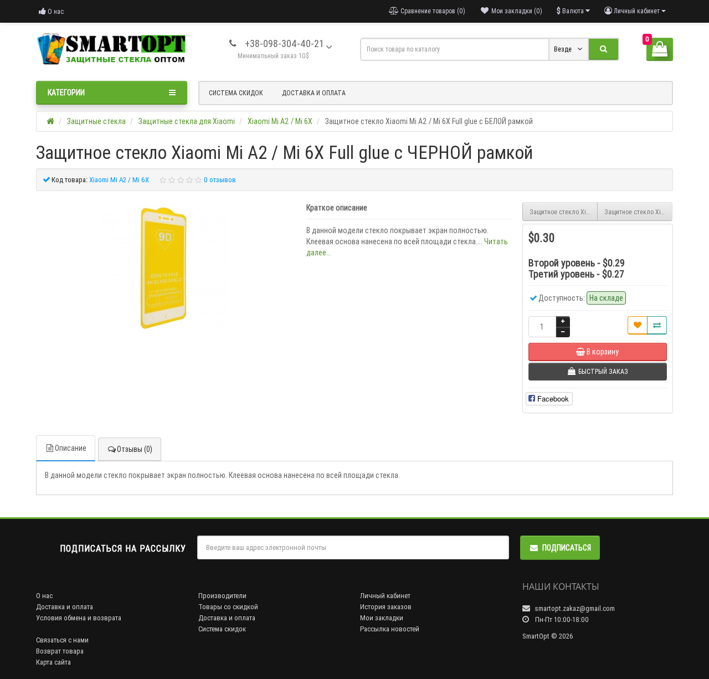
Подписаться (566, 548)
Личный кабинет (385, 595)
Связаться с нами (62, 640)
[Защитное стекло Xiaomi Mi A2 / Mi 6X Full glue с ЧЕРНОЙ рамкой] (165, 267)
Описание (70, 448)
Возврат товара (60, 651)
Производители (222, 595)
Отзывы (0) (134, 449)
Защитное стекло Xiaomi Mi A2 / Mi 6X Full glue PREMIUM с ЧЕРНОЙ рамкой (638, 212)
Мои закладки (381, 618)
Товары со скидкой (228, 606)
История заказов (386, 606)
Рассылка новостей (389, 629)
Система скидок (236, 93)
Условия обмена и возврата (78, 618)
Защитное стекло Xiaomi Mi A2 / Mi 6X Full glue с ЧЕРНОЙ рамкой (564, 212)
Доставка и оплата (314, 93)
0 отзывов (220, 179)
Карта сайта (53, 662)
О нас (55, 11)
